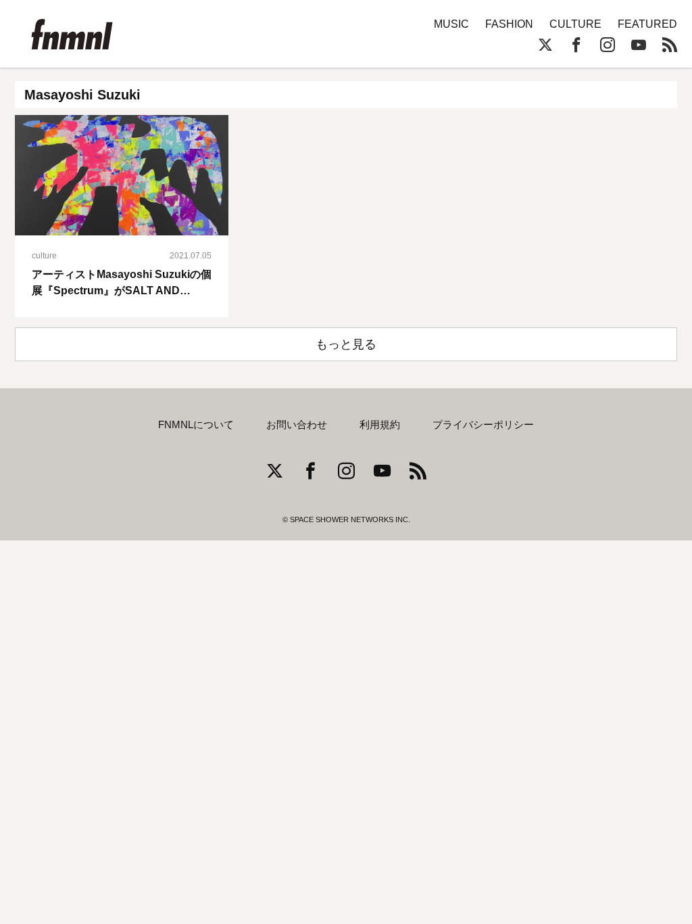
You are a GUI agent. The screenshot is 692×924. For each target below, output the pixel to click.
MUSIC (451, 24)
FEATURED (647, 24)
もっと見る (346, 344)
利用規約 (380, 424)
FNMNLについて (196, 424)
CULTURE (575, 24)
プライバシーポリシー (483, 424)
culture (44, 256)
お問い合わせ (296, 424)
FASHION (509, 24)
